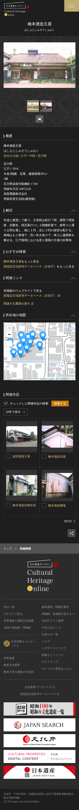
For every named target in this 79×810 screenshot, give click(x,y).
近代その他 (11, 155)
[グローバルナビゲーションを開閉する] (71, 6)
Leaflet (43, 378)
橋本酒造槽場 (57, 505)
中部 (32, 155)
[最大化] (9, 344)
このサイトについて (54, 648)
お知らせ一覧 (50, 634)
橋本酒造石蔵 (57, 456)
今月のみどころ (51, 627)
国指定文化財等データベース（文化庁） (30, 266)
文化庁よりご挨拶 (53, 620)
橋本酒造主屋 (12, 261)
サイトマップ (50, 661)
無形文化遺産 (12, 664)
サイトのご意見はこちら (57, 668)
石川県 (42, 155)
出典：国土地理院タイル (61, 378)
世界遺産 (9, 658)
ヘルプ (46, 641)
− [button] (9, 334)
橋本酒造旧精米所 (24, 505)
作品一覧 (9, 607)
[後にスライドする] (69, 521)
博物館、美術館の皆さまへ (58, 613)
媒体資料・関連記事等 (55, 607)
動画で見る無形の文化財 (19, 671)
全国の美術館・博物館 (17, 627)
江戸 (24, 155)
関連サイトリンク (53, 655)
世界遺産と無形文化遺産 (19, 620)
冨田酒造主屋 (21, 456)
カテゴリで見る (13, 613)
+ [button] (9, 328)
